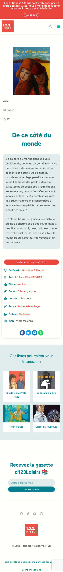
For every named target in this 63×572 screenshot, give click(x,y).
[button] (58, 26)
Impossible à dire (46, 392)
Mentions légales (31, 569)
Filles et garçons (26, 291)
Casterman (25, 314)
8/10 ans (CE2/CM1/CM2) (29, 277)
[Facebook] (22, 513)
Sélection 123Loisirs (33, 270)
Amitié (22, 284)
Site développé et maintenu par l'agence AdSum (31, 561)
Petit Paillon (17, 426)
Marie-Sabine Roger (29, 306)
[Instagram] (41, 513)
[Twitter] (28, 513)
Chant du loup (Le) (46, 426)
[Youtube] (35, 513)
